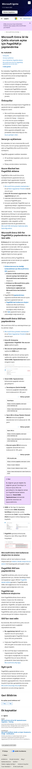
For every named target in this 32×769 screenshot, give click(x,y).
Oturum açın (27, 18)
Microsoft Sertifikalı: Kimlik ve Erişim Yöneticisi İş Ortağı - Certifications (16, 733)
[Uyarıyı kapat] (29, 2)
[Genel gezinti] (1, 18)
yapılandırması (19, 295)
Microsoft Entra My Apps (13, 663)
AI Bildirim (4, 759)
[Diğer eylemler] (29, 32)
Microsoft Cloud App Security (10, 686)
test (9, 312)
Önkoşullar (6, 55)
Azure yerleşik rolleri (11, 135)
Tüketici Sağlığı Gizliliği (8, 764)
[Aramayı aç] (21, 18)
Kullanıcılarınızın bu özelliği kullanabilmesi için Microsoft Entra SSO (17, 268)
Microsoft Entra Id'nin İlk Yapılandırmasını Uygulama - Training (13, 721)
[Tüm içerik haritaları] (2, 32)
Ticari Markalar (5, 766)
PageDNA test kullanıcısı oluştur (17, 302)
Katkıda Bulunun (6, 762)
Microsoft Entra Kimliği (12, 32)
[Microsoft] (16, 19)
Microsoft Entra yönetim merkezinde (16, 186)
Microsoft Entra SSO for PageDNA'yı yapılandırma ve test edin (13, 63)
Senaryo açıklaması (8, 58)
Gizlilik (15, 762)
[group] (18, 406)
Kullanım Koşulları (23, 764)
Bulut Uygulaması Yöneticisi (17, 189)
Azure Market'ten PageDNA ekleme (13, 60)
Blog (22, 759)
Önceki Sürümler (14, 759)
